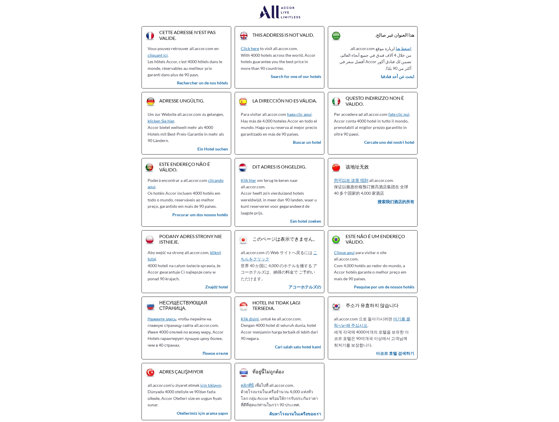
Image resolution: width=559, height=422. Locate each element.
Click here (250, 48)
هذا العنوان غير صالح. (394, 35)
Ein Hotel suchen (212, 148)
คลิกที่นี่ (247, 385)
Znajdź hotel (216, 286)
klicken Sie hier (161, 120)
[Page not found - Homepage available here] (279, 12)
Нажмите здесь (162, 318)
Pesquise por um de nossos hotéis (384, 286)
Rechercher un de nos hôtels (202, 82)
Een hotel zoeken (305, 221)
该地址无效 (357, 166)
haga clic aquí (299, 114)
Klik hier (248, 180)
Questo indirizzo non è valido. (375, 100)
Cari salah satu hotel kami (298, 346)
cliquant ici (158, 55)
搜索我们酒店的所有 (396, 201)
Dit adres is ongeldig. (279, 166)
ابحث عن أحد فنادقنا (397, 76)
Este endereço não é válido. (184, 166)
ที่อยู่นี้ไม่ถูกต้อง (268, 371)
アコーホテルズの (305, 286)
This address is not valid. (283, 35)
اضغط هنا (403, 48)
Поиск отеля (215, 353)
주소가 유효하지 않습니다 (372, 305)
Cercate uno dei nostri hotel (389, 142)
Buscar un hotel (307, 142)
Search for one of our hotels (296, 76)
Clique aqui (344, 252)
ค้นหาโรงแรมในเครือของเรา (295, 413)
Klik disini (250, 318)
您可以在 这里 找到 (351, 180)
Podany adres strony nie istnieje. (190, 238)
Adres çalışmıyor (181, 371)
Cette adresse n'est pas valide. (187, 34)
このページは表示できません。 (285, 239)
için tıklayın (210, 385)
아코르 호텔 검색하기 (395, 353)
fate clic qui (398, 114)
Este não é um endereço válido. (375, 238)
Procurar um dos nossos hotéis (200, 214)
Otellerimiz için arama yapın (202, 413)
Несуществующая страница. (183, 305)
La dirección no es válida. (284, 100)
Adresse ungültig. (181, 100)
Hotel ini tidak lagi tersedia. (276, 305)
